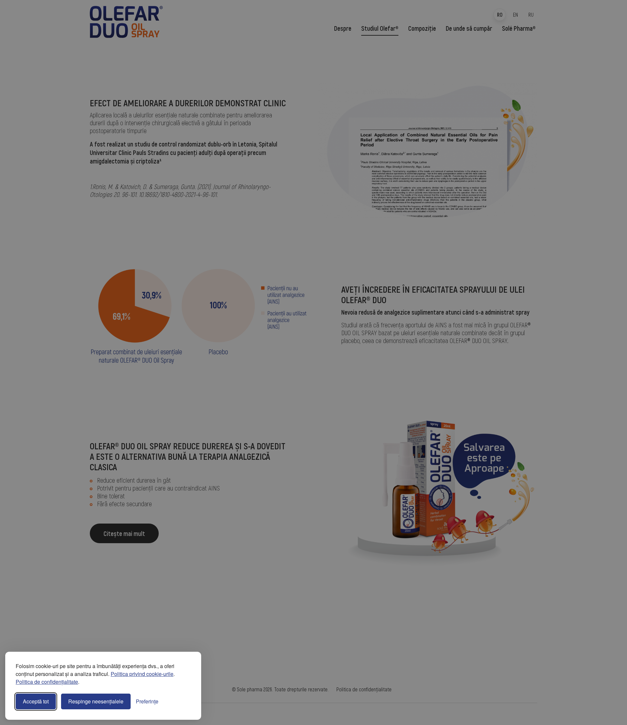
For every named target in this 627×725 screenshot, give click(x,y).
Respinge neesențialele (95, 701)
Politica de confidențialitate (47, 681)
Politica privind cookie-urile (142, 674)
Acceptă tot (36, 701)
